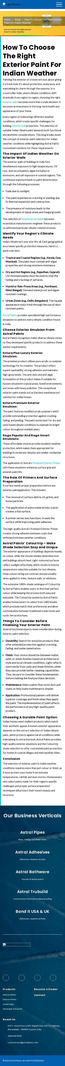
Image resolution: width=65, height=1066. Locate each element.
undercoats (8, 1004)
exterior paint (11, 102)
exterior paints (9, 999)
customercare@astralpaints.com (23, 1042)
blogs (18, 19)
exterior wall (19, 125)
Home (7, 19)
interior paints (9, 994)
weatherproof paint (33, 218)
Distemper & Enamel (12, 1009)
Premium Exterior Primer (46, 463)
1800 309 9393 (15, 1036)
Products (55, 10)
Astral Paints (10, 315)
